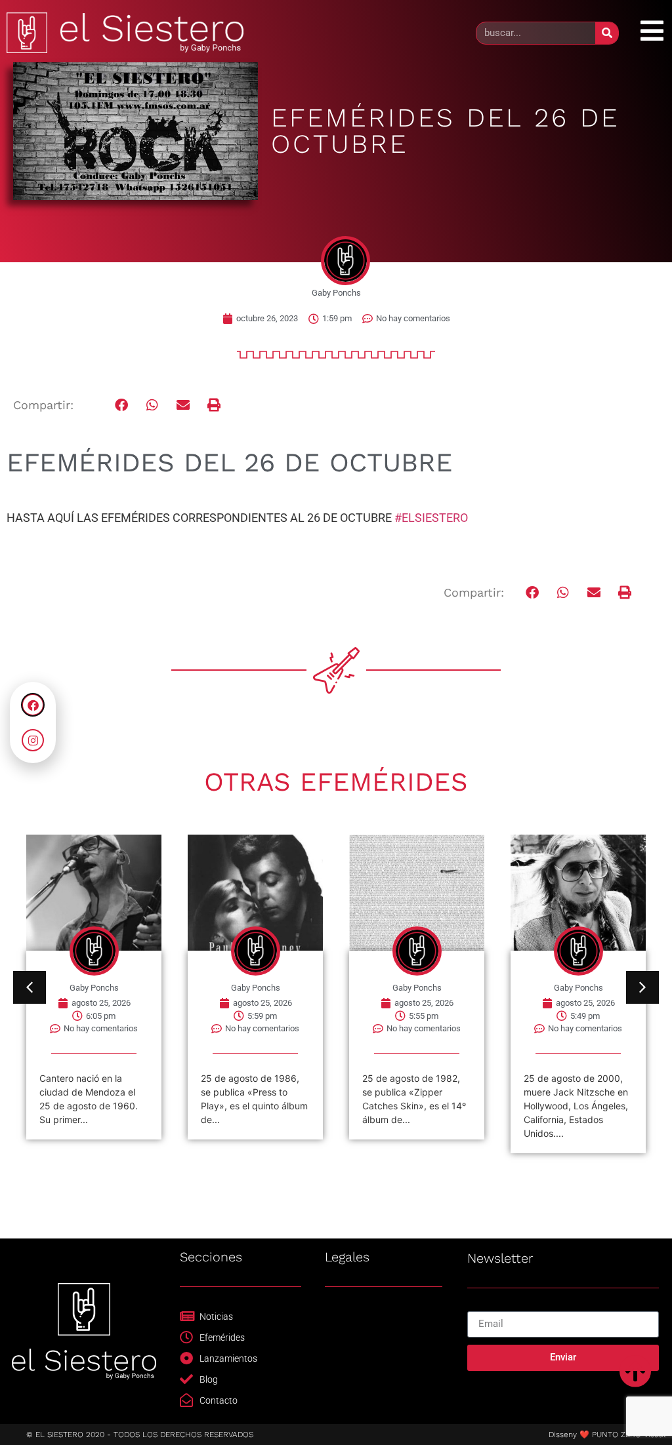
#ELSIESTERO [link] (431, 518)
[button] (121, 405)
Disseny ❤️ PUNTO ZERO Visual (607, 1434)
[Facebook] (33, 705)
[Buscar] (606, 33)
